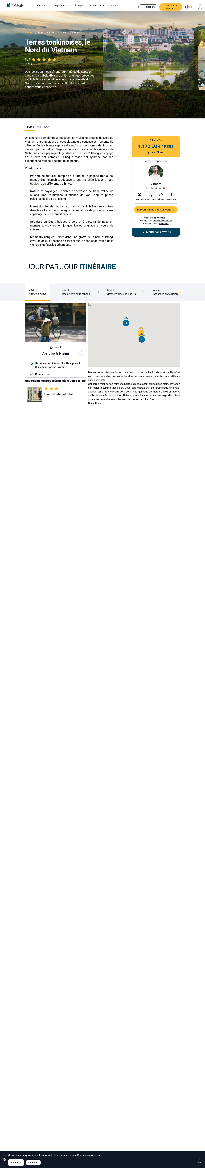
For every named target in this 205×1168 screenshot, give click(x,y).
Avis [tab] (39, 126)
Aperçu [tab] (30, 126)
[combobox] (190, 6)
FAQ (147, 221)
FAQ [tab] (46, 126)
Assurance (163, 223)
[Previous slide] (134, 85)
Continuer (33, 1162)
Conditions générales (162, 221)
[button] (141, 332)
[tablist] (29, 128)
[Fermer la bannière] (199, 1160)
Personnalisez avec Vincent (154, 209)
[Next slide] (157, 85)
